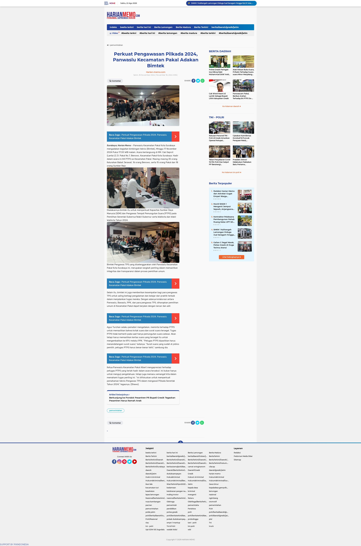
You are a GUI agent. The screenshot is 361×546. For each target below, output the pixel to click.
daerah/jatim (151, 474)
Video (115, 33)
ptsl (210, 519)
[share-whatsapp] (202, 81)
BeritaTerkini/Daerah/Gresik (177, 460)
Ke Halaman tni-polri (231, 172)
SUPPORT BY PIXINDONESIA (14, 544)
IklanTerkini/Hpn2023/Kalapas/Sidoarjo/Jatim (177, 484)
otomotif (213, 502)
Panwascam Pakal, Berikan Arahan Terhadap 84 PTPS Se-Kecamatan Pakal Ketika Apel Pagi (243, 96)
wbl (189, 530)
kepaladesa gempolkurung (219, 488)
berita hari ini (144, 27)
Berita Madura (183, 27)
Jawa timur (214, 484)
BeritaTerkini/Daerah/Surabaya (177, 463)
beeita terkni (127, 27)
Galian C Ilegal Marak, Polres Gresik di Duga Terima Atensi (223, 245)
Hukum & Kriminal (196, 477)
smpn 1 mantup (173, 523)
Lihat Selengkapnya (231, 257)
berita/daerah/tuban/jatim (198, 456)
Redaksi (237, 453)
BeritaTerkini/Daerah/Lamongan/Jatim (219, 460)
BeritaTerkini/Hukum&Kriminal (219, 463)
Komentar (116, 81)
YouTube (136, 465)
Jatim (190, 484)
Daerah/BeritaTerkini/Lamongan (177, 470)
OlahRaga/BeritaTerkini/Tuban (198, 502)
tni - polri (149, 526)
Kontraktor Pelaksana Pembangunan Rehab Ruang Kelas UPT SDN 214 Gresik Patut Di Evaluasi (222, 3)
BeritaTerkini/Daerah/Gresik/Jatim (198, 460)
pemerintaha (193, 505)
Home (112, 3)
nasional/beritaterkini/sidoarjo (177, 498)
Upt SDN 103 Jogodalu (155, 530)
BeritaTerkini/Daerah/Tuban (198, 463)
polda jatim (150, 512)
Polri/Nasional (151, 519)
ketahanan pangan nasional (177, 491)
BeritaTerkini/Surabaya (155, 467)
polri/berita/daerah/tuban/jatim (156, 516)
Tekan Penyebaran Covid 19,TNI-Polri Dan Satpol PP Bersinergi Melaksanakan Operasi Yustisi (219, 162)
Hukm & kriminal (153, 477)
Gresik (190, 474)
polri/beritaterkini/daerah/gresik (177, 516)
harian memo (215, 474)
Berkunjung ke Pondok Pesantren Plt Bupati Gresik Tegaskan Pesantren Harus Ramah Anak (142, 399)
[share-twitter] (198, 81)
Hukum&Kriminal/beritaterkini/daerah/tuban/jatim (156, 481)
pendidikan (171, 509)
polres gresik (172, 512)
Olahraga (170, 502)
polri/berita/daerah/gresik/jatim (219, 512)
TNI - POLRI (216, 117)
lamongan (213, 491)
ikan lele (149, 484)
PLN (211, 509)
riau (147, 523)
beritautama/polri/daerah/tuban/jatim (177, 467)
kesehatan (150, 491)
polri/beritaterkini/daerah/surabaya (198, 516)
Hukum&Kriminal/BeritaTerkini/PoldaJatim (177, 481)
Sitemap (237, 460)
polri (190, 512)
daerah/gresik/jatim (217, 470)
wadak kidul (172, 530)
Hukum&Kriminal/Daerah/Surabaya (198, 481)
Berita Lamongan (163, 27)
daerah (148, 470)
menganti (192, 495)
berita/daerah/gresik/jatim (225, 27)
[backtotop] (180, 443)
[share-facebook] (193, 81)
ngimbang (213, 498)
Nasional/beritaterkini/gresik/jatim (156, 498)
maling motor (173, 495)
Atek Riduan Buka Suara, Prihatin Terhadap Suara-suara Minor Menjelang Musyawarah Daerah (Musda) (243, 72)
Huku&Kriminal (173, 477)
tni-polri (191, 526)
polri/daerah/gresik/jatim (219, 516)
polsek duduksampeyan (177, 519)
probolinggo (193, 519)
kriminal (191, 491)
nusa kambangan (153, 502)
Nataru (191, 498)
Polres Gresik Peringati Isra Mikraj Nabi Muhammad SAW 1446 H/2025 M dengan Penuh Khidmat (219, 72)
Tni (210, 523)
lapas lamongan (152, 495)
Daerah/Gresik (194, 470)
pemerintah (172, 505)
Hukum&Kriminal (216, 477)
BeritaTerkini (214, 456)
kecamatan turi (152, 488)
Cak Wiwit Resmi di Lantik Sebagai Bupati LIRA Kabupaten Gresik (219, 96)
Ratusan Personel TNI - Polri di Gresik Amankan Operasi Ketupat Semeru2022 (219, 138)
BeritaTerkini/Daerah (154, 460)
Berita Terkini (201, 27)
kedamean (171, 488)
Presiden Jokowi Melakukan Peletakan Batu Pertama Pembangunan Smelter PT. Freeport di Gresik (243, 162)
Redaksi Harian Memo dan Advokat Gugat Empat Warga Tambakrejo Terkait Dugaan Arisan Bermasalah (224, 194)
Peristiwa (192, 509)
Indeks (113, 27)
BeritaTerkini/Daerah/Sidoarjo (156, 463)
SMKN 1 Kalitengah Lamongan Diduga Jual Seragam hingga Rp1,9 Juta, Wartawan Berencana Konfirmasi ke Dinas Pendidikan (224, 232)
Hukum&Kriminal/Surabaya (219, 481)
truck (211, 526)
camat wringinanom (196, 467)
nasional (212, 495)
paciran (149, 505)
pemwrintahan (115, 410)
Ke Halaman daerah (231, 106)
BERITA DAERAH (220, 51)
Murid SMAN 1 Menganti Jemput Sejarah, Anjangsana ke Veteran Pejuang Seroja (223, 206)
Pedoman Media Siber (243, 456)
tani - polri (192, 523)
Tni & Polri (171, 526)
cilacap (212, 467)
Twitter (130, 465)
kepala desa (193, 488)
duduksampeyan (174, 474)
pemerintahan (215, 505)
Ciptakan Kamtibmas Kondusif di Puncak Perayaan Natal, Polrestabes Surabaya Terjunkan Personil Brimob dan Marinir (242, 138)
